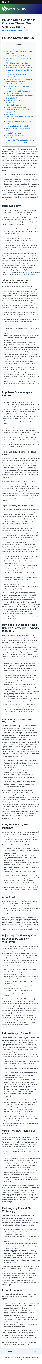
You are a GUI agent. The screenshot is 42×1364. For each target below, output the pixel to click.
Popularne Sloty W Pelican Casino (17, 107)
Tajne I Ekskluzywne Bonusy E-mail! (17, 63)
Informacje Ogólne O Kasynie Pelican (18, 126)
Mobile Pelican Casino (13, 100)
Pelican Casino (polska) (13, 105)
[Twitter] (6, 2)
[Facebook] (3, 2)
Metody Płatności (11, 114)
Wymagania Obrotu (12, 112)
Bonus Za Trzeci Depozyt (14, 133)
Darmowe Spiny (11, 49)
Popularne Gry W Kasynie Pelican (17, 56)
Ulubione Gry (10, 103)
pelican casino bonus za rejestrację (23, 275)
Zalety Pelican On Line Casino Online (18, 110)
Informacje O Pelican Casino (15, 135)
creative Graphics (21, 1360)
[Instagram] (9, 2)
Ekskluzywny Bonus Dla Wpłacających (18, 91)
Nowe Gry (9, 138)
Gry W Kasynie (10, 77)
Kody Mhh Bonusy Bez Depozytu (16, 75)
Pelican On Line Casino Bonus (15, 93)
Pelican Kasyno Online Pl (14, 84)
